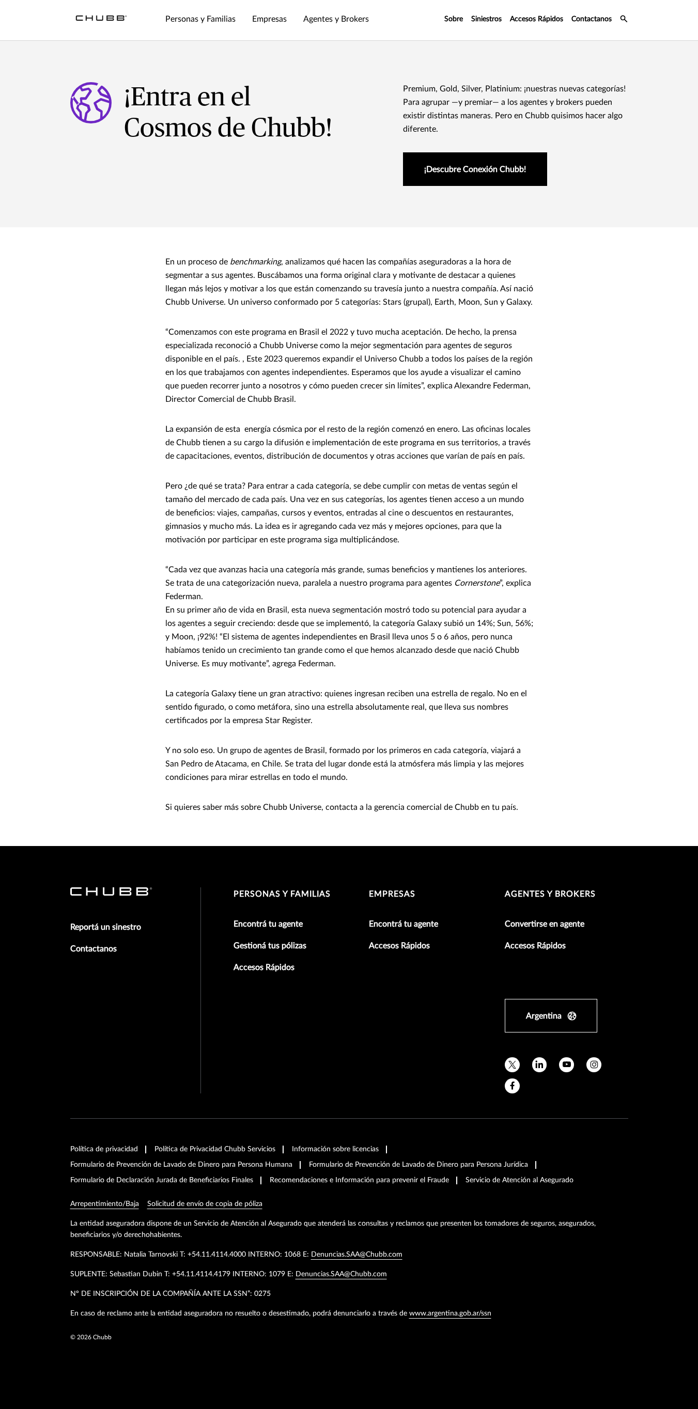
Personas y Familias (282, 894)
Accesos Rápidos (536, 19)
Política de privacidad (104, 1149)
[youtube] (566, 1064)
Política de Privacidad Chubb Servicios (214, 1149)
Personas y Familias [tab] (200, 19)
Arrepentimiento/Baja (104, 1204)
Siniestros (486, 19)
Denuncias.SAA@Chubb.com (356, 1254)
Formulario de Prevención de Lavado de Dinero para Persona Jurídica (418, 1164)
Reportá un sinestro (105, 927)
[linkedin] (539, 1064)
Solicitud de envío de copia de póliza (204, 1204)
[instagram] (593, 1064)
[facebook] (512, 1085)
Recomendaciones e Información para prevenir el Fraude (359, 1180)
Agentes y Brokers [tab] (336, 19)
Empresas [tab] (269, 19)
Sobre (453, 19)
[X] (512, 1064)
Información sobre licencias (335, 1149)
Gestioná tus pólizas (270, 946)
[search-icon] (624, 20)
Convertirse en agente (544, 924)
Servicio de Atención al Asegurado (519, 1180)
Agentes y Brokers (550, 894)
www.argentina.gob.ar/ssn (450, 1313)
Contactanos (591, 19)
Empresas (392, 894)
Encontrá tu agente (268, 924)
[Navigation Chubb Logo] (101, 20)
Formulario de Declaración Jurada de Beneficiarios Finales (161, 1180)
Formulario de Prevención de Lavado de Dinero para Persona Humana (181, 1164)
